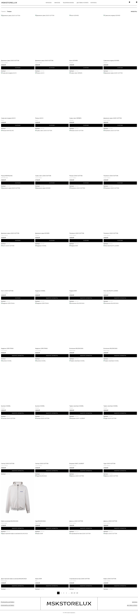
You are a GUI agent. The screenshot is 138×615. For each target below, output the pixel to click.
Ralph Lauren (107, 293)
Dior (70, 293)
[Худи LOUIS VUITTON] (120, 440)
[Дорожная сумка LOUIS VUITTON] (17, 37)
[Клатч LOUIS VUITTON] (17, 267)
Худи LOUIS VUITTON (109, 463)
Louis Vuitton (4, 62)
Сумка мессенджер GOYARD (111, 60)
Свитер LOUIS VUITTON (7, 463)
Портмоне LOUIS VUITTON (111, 175)
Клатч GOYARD (73, 60)
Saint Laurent (72, 465)
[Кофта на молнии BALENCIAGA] (17, 497)
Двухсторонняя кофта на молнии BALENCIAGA (14, 578)
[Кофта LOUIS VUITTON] (120, 555)
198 (77, 593)
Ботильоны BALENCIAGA (76, 348)
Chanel (37, 293)
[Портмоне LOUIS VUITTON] (120, 152)
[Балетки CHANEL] (17, 382)
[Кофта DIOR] (52, 555)
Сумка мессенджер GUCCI (8, 118)
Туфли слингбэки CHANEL (76, 406)
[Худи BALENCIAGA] (52, 497)
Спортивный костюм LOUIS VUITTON (79, 578)
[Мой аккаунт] (132, 2)
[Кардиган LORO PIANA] (17, 324)
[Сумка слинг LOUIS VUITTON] (52, 152)
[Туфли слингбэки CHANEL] (86, 382)
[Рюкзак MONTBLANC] (17, 152)
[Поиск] (125, 2)
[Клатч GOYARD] (86, 37)
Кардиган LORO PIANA (7, 348)
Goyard (71, 62)
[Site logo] (9, 2)
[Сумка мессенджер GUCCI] (17, 94)
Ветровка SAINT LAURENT (76, 463)
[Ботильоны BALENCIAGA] (86, 324)
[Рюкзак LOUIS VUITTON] (86, 152)
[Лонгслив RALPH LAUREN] (120, 267)
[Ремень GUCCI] (52, 94)
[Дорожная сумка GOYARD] (52, 209)
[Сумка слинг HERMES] (86, 94)
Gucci (2, 120)
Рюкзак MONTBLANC (7, 175)
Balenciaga (72, 350)
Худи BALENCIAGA (40, 521)
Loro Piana (4, 350)
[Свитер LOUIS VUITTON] (17, 440)
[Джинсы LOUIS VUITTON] (86, 497)
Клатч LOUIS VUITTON (7, 290)
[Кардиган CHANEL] (52, 267)
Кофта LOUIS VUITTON (110, 578)
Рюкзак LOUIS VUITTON (75, 175)
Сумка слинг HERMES (75, 118)
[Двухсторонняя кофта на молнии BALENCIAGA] (17, 555)
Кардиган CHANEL (40, 290)
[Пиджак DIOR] (86, 267)
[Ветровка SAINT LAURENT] (86, 440)
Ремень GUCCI (39, 118)
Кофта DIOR (38, 578)
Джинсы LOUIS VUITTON (76, 521)
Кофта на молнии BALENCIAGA (9, 521)
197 (74, 593)
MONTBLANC (4, 177)
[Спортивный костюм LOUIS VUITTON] (86, 555)
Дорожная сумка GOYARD (42, 233)
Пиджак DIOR (73, 290)
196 (72, 593)
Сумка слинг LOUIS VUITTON (43, 175)
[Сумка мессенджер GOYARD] (120, 37)
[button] (17, 67)
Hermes (71, 120)
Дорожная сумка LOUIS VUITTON (10, 60)
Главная (3, 11)
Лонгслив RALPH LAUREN (111, 290)
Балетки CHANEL (6, 406)
